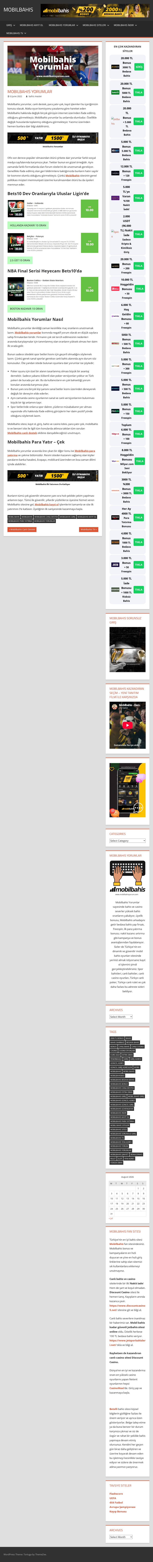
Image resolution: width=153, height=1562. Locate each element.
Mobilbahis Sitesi (118, 1129)
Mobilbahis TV (14, 33)
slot (120, 1158)
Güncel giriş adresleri (121, 1067)
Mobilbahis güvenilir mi (121, 1108)
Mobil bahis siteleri (119, 1125)
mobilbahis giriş (67, 517)
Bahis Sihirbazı (117, 1042)
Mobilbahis (18, 9)
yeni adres (129, 1158)
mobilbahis (27, 517)
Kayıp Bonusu (118, 1511)
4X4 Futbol (116, 1502)
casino (113, 1050)
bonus (113, 1046)
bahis (128, 1038)
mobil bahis (14, 517)
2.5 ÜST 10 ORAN (20, 260)
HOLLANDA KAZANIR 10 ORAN (28, 225)
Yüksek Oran (116, 1162)
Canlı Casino (138, 1046)
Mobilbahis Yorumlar (62, 25)
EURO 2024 (115, 1055)
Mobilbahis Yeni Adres (121, 1142)
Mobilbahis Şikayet (119, 1154)
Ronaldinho (136, 1154)
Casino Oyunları (127, 1050)
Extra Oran (127, 1055)
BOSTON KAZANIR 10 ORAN (26, 308)
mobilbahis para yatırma (20, 521)
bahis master (35, 96)
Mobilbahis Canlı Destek (46, 517)
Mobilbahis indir (118, 1113)
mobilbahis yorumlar (44, 521)
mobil (137, 1067)
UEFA (113, 1498)
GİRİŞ (139, 67)
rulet (113, 1158)
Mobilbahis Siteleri (94, 25)
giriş (126, 1059)
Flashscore (116, 1493)
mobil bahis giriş (136, 1096)
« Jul (111, 1218)
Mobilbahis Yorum (119, 1146)
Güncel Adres (117, 1063)
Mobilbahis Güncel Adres (122, 1100)
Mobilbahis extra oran (121, 1092)
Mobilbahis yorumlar (28, 332)
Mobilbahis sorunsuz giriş (123, 1133)
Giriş (9, 25)
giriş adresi (135, 1059)
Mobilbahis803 (117, 1075)
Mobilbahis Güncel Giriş (122, 1104)
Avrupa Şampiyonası (122, 1507)
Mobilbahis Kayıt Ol (31, 25)
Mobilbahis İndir (124, 25)
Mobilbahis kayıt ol (47, 504)
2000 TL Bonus (117, 1038)
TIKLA (138, 92)
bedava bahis (132, 1042)
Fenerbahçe (116, 1059)
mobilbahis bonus (119, 1084)
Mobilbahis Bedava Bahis (122, 1080)
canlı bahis (124, 1046)
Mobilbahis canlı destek (22, 433)
